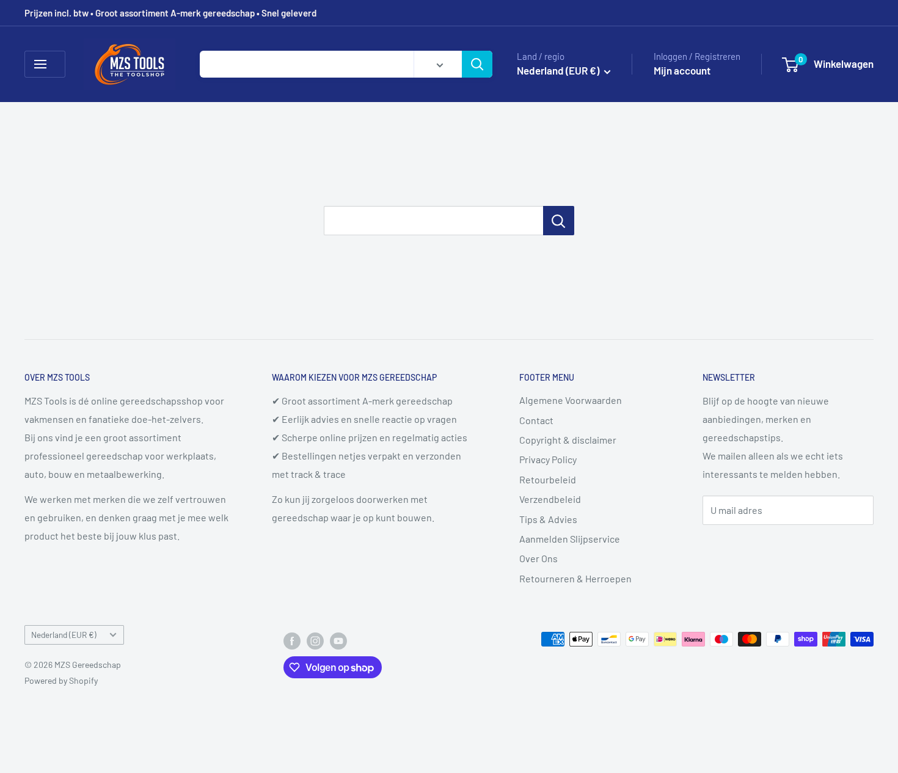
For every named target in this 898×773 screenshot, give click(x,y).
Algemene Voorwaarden (570, 400)
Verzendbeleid (550, 499)
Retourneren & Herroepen (575, 578)
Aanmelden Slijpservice (569, 538)
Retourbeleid (547, 479)
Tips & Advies (548, 519)
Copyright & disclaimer (567, 439)
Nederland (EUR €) (64, 634)
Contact (536, 420)
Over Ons (538, 558)
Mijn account (682, 70)
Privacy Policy (548, 459)
